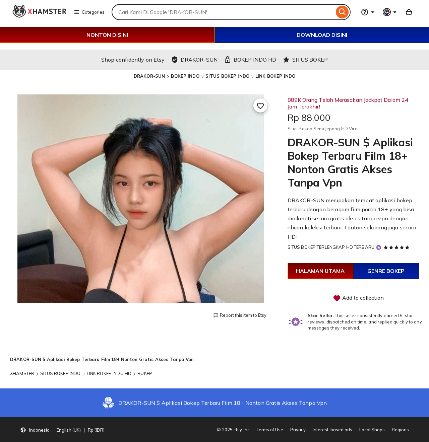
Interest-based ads (332, 429)
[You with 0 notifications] (390, 12)
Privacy (298, 429)
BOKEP (144, 373)
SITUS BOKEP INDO (227, 76)
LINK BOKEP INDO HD (109, 373)
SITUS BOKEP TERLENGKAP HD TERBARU (331, 247)
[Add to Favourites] (260, 105)
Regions (400, 429)
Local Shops (372, 429)
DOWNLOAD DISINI (322, 34)
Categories (93, 12)
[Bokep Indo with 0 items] (409, 12)
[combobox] (223, 12)
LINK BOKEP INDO (275, 76)
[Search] (342, 12)
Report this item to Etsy (243, 315)
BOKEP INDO (185, 76)
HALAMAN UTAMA (320, 271)
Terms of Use (270, 429)
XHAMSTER (22, 373)
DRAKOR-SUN (149, 76)
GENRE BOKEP (386, 271)
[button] (62, 429)
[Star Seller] (379, 247)
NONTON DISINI (107, 34)
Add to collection (362, 297)
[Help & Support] (368, 12)
